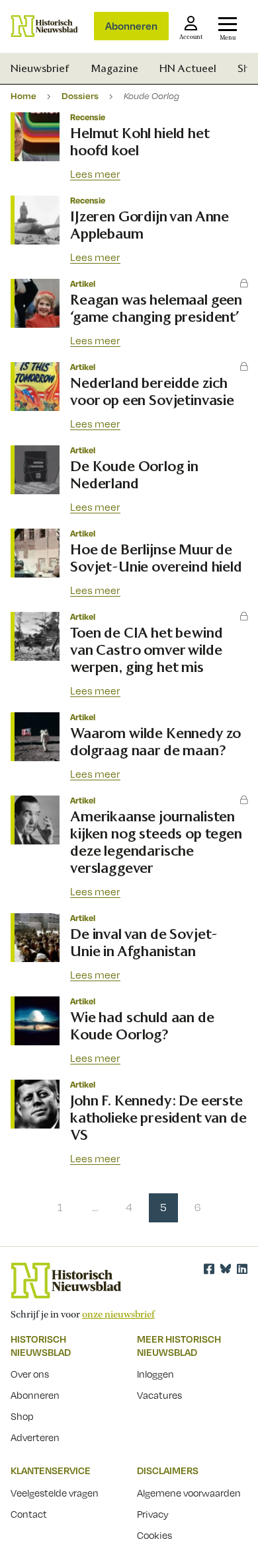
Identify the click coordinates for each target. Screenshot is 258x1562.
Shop (22, 1416)
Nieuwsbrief (40, 68)
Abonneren (131, 25)
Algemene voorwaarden (189, 1493)
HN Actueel (187, 68)
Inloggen (155, 1374)
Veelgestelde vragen (55, 1493)
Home (23, 95)
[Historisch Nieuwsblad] (44, 26)
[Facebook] (209, 1269)
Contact (29, 1514)
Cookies (154, 1535)
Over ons (30, 1374)
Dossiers (80, 95)
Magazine (114, 68)
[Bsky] (226, 1269)
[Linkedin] (242, 1269)
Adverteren (35, 1437)
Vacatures (159, 1395)
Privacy (153, 1514)
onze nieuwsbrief (118, 1315)
